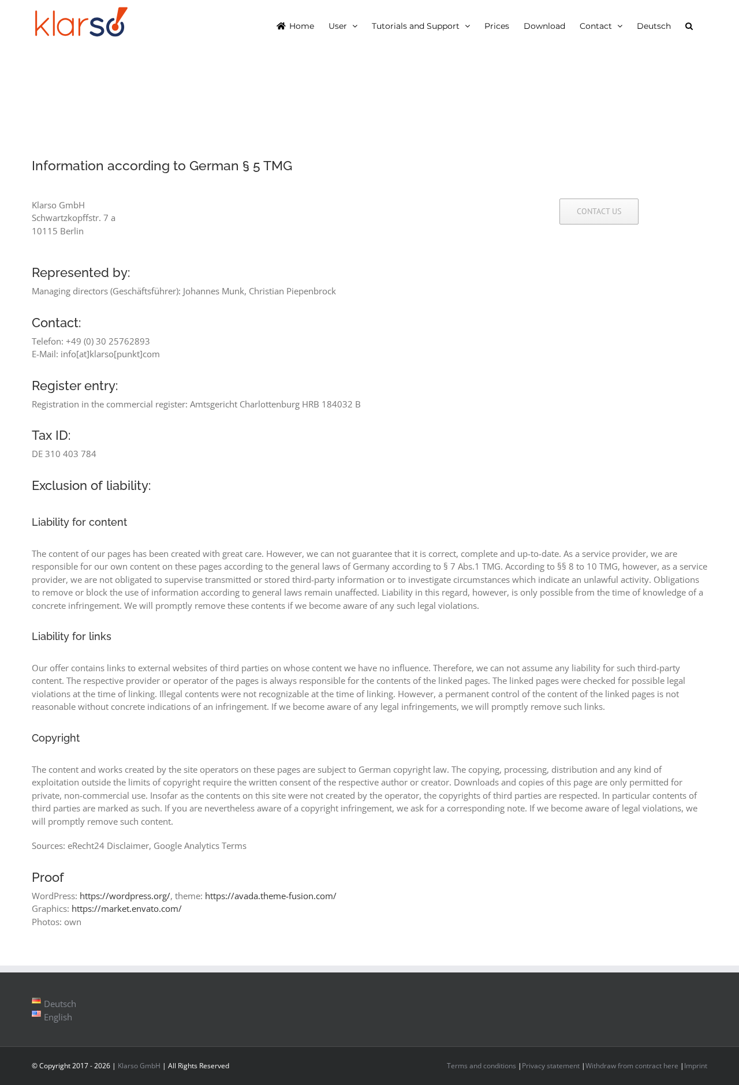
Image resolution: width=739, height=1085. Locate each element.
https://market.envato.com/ (127, 908)
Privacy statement (551, 1066)
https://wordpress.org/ (125, 895)
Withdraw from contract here (631, 1066)
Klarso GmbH (139, 1066)
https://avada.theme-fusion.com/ (271, 895)
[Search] (689, 25)
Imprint (695, 1066)
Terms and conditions (481, 1066)
